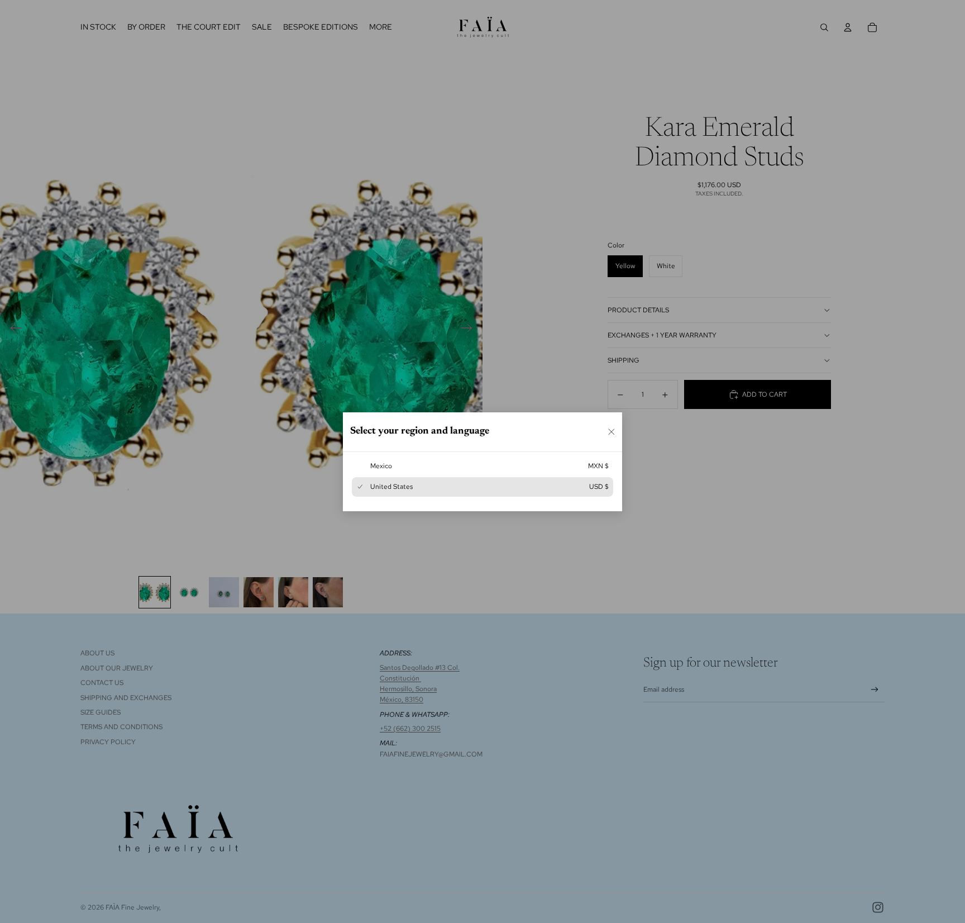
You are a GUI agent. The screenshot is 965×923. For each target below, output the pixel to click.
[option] (482, 465)
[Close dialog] (611, 431)
